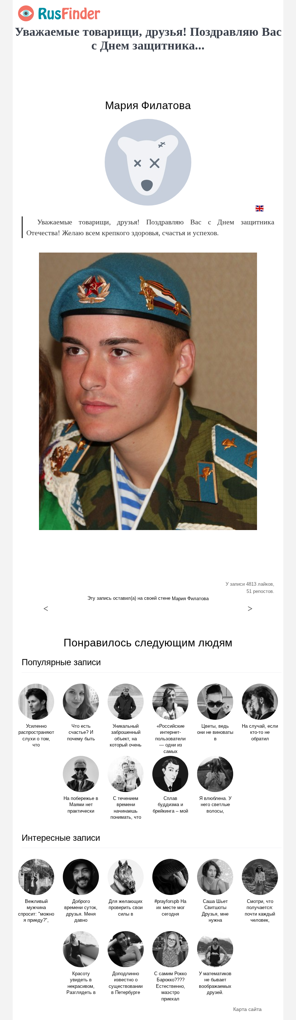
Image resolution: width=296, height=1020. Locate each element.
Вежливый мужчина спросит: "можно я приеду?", (36, 911)
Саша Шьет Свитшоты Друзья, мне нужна (215, 911)
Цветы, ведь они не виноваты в (215, 732)
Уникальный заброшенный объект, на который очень (126, 736)
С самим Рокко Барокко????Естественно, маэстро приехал (170, 986)
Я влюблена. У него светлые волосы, (215, 805)
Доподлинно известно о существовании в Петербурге (126, 983)
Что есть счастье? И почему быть (81, 732)
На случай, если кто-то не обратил (260, 732)
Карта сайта (247, 1009)
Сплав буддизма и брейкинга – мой (170, 805)
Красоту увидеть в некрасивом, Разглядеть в (81, 983)
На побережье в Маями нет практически (81, 805)
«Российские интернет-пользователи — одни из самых (170, 739)
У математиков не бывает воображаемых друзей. (215, 983)
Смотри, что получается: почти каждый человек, (260, 911)
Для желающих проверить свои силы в (126, 908)
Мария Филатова (148, 105)
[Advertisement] (148, 76)
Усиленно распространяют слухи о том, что (36, 736)
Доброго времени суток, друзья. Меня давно (80, 911)
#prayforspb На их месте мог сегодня (170, 908)
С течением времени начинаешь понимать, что (125, 808)
